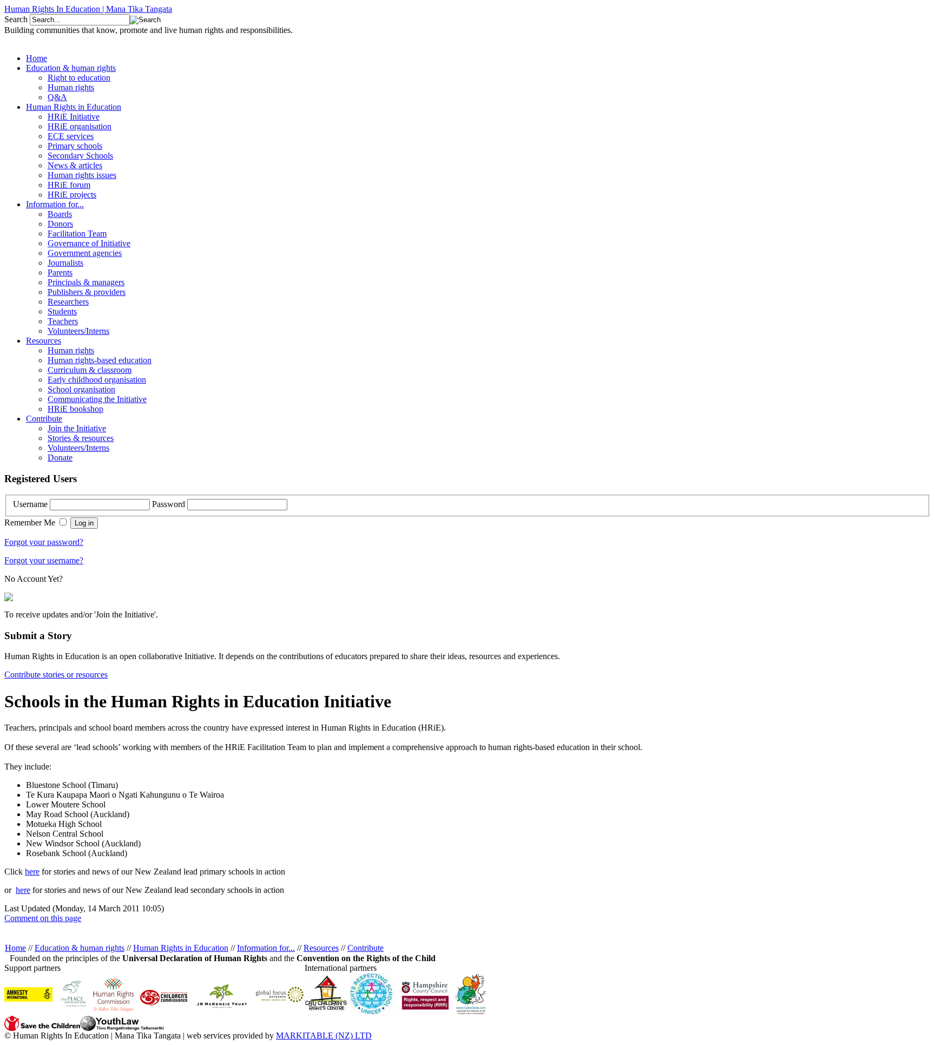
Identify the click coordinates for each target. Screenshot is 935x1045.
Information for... (266, 947)
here (32, 871)
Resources (321, 947)
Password (169, 504)
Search (17, 19)
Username (31, 504)
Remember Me (30, 522)
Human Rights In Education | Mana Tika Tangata (88, 9)
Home (15, 947)
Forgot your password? (43, 542)
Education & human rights (79, 947)
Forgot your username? (43, 560)
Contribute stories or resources (56, 674)
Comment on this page (42, 918)
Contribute (365, 947)
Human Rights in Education (180, 947)
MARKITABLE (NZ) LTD (324, 1035)
